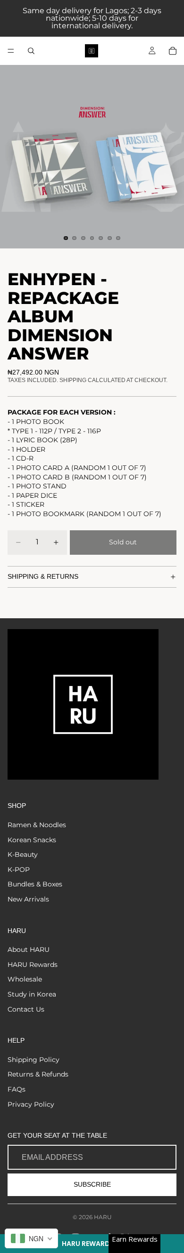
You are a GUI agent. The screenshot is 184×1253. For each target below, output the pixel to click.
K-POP (19, 869)
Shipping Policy (33, 1059)
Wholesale (25, 979)
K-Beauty (23, 854)
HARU (103, 1217)
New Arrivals (28, 899)
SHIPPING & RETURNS (43, 576)
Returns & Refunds (38, 1074)
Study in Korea (32, 994)
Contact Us (26, 1009)
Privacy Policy (31, 1104)
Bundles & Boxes (35, 884)
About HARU (29, 949)
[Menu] (11, 51)
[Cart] (172, 50)
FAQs (16, 1089)
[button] (92, 1243)
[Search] (31, 50)
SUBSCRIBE (92, 1184)
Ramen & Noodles (37, 825)
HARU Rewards (33, 964)
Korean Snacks (32, 840)
